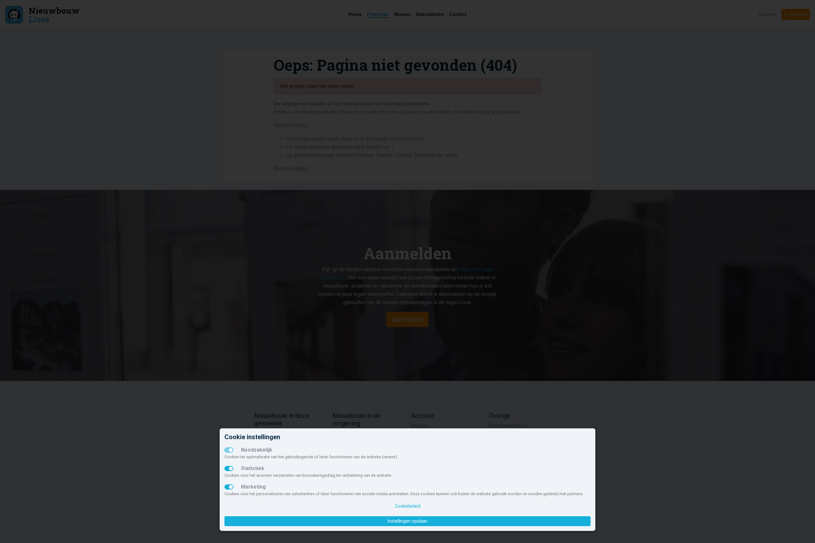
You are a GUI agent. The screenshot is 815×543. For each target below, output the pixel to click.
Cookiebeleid (408, 506)
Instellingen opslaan (408, 521)
